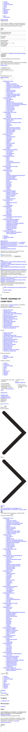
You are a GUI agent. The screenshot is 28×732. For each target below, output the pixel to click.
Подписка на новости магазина (8, 248)
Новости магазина (6, 255)
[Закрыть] (5, 407)
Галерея (5, 13)
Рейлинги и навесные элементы (11, 326)
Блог (4, 8)
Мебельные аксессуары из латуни (9, 244)
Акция (5, 238)
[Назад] (1, 515)
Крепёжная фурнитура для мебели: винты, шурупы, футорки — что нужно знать (13, 280)
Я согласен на (14, 53)
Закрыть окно (4, 65)
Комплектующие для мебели (10, 316)
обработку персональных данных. (17, 53)
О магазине (6, 3)
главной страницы (13, 304)
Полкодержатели (7, 325)
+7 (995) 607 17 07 (5, 396)
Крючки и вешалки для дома (10, 318)
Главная (5, 1)
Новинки (5, 235)
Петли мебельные (7, 324)
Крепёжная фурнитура (9, 317)
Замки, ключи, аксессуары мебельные (12, 313)
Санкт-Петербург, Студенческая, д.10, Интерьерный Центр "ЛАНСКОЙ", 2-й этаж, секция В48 (13, 509)
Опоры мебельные (7, 322)
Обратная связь (4, 19)
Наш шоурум (6, 9)
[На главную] (5, 405)
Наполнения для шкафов (9, 321)
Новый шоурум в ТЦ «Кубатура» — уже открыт (12, 243)
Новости (5, 10)
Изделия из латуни (8, 315)
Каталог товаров (5, 77)
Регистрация (6, 17)
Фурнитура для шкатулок (9, 327)
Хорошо (3, 724)
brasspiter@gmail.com (20, 382)
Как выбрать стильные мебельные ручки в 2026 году (13, 269)
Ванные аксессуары (8, 309)
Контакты (5, 12)
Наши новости (4, 240)
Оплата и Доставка (8, 4)
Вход (4, 15)
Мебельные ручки (7, 320)
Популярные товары (8, 237)
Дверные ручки (7, 311)
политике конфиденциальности (10, 721)
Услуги (5, 7)
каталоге (11, 306)
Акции (5, 5)
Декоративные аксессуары (9, 312)
